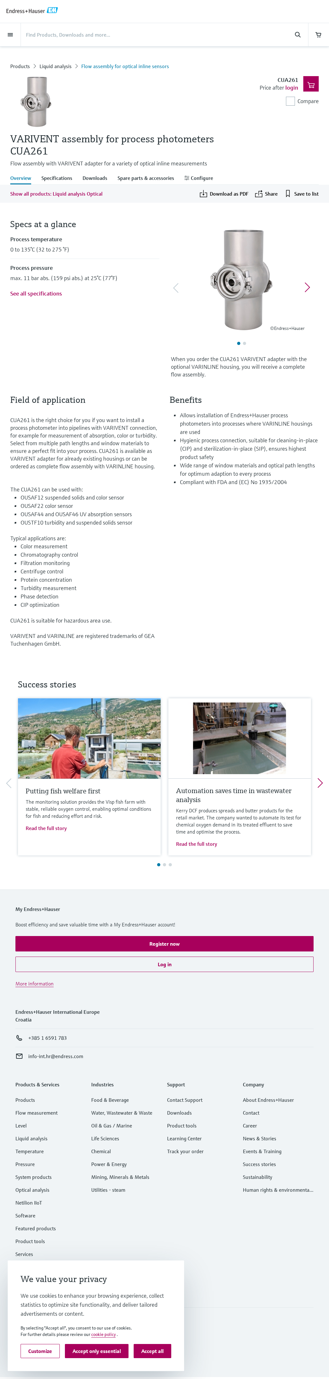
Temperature (29, 1151)
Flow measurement (36, 1112)
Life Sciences (105, 1138)
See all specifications (36, 293)
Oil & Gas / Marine (111, 1125)
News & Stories (259, 1138)
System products (33, 1177)
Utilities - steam (108, 1190)
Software (25, 1215)
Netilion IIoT (28, 1202)
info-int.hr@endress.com (55, 1056)
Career (250, 1125)
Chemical (101, 1151)
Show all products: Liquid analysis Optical (56, 193)
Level (21, 1125)
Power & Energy (109, 1164)
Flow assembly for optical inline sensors (125, 66)
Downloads (179, 1112)
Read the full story (46, 828)
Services (24, 1254)
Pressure (25, 1164)
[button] (164, 943)
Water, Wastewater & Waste (121, 1112)
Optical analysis (32, 1190)
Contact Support (184, 1100)
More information (34, 983)
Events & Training (262, 1151)
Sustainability (257, 1177)
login (291, 87)
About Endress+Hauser (268, 1100)
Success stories (259, 1164)
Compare (308, 101)
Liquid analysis (56, 66)
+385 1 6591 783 (47, 1038)
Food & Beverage (110, 1100)
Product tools (30, 1241)
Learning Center (184, 1138)
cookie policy (103, 1334)
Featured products (35, 1228)
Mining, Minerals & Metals (120, 1177)
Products (20, 66)
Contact (251, 1112)
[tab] (23, 178)
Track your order (185, 1151)
